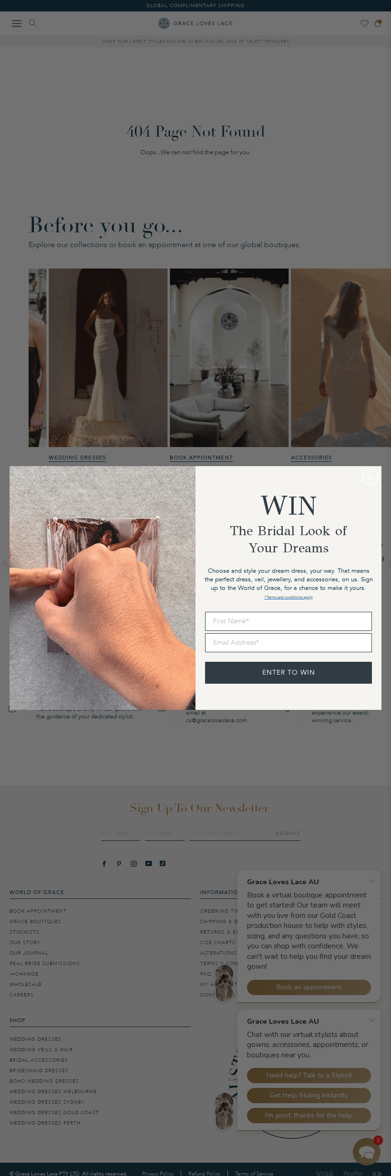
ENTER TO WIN (288, 672)
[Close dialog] (370, 477)
